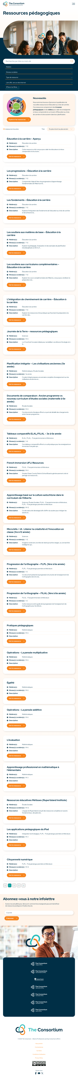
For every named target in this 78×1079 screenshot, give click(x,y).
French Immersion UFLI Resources (25, 462)
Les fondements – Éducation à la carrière (28, 200)
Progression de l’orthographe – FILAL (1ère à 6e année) (36, 593)
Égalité (10, 682)
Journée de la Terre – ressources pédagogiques (32, 331)
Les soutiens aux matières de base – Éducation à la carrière (34, 234)
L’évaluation (13, 740)
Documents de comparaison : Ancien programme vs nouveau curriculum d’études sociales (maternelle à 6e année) (36, 398)
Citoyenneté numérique (20, 859)
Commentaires (39, 1047)
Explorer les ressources (17, 120)
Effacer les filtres (11, 87)
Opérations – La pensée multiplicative (27, 652)
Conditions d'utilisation (39, 1054)
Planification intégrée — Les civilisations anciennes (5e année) (36, 365)
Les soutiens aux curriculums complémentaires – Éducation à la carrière (33, 266)
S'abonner (10, 918)
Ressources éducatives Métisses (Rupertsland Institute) (37, 800)
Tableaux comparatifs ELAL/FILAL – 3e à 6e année (34, 433)
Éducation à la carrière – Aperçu (24, 138)
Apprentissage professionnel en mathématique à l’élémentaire (33, 769)
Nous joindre (39, 1043)
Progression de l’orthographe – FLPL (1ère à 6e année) (36, 564)
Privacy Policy (39, 1058)
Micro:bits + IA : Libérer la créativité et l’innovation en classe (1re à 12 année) (35, 531)
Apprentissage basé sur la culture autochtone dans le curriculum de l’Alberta (35, 496)
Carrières (39, 1050)
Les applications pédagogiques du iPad (28, 829)
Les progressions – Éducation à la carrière (29, 170)
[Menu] (73, 4)
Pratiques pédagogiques (20, 625)
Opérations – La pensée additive (24, 709)
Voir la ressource (15, 156)
